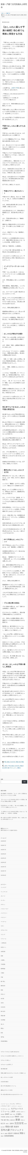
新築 (8, 762)
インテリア (3, 887)
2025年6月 (3, 854)
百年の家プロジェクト (10, 768)
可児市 (14, 1114)
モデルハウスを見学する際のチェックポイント (12, 1056)
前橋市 (7, 1114)
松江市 (3, 1123)
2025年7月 (3, 849)
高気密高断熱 (4, 1041)
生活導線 (3, 1019)
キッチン (3, 900)
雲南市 (2, 1136)
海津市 (25, 1123)
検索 (2, 779)
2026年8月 (3, 841)
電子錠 (2, 1037)
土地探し (3, 960)
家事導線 (3, 968)
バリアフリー (4, 913)
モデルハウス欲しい (6, 1060)
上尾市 (6, 766)
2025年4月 (3, 858)
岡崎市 (17, 1117)
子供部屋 (3, 964)
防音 (2, 1032)
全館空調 (3, 951)
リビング (3, 934)
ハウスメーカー (4, 908)
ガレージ (3, 896)
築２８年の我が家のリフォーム (8, 1086)
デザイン (3, 904)
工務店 (2, 972)
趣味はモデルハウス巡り (7, 1090)
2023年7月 (3, 871)
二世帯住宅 (3, 943)
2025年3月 (3, 862)
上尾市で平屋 (15, 88)
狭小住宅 (3, 1011)
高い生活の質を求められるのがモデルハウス (12, 1094)
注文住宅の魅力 (4, 1081)
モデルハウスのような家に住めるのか (10, 1051)
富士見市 (12, 1116)
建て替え (3, 981)
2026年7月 (3, 845)
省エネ (2, 1024)
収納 (2, 955)
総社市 (10, 1133)
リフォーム (3, 938)
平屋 (5, 762)
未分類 (2, 998)
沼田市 (12, 1123)
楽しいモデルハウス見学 (7, 1077)
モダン (2, 926)
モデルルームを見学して (7, 1064)
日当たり (3, 994)
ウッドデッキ (4, 891)
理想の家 (18, 762)
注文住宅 (12, 762)
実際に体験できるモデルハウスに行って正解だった (13, 1073)
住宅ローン (3, 947)
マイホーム (3, 921)
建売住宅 (3, 985)
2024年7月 (3, 866)
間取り (19, 768)
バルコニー (3, 917)
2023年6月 (3, 875)
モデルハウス (4, 930)
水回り (2, 1002)
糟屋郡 (6, 1133)
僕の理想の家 (4, 1068)
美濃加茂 (16, 1133)
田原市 (16, 1127)
